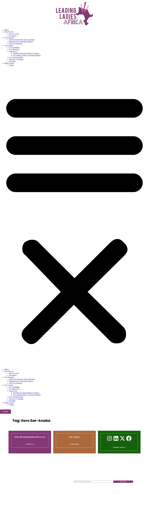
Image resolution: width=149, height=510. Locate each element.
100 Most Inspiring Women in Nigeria (26, 53)
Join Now (123, 481)
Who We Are (8, 32)
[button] (74, 217)
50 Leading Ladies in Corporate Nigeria (27, 55)
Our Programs (9, 38)
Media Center (9, 63)
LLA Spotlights (14, 48)
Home (6, 30)
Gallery (11, 65)
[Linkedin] (116, 438)
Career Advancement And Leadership (22, 40)
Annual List (13, 51)
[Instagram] (109, 438)
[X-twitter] (122, 438)
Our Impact (13, 36)
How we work (14, 34)
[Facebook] (129, 438)
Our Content (8, 46)
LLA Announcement (16, 57)
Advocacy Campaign (16, 59)
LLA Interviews (14, 49)
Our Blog (12, 61)
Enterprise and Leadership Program (21, 42)
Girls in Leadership (15, 44)
